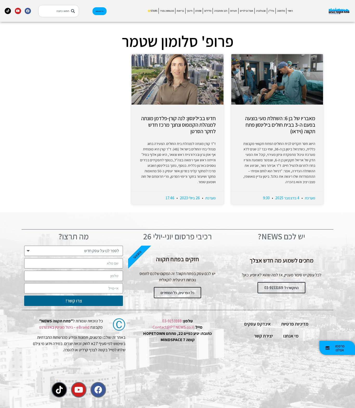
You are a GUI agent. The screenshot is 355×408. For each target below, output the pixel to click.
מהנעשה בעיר (167, 10)
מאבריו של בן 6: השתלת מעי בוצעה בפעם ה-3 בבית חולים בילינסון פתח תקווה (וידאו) (280, 125)
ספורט (198, 10)
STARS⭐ (152, 10)
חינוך (190, 10)
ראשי (290, 10)
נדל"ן (271, 10)
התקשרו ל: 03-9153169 (281, 287)
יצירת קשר (263, 336)
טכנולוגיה (261, 10)
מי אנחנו (291, 336)
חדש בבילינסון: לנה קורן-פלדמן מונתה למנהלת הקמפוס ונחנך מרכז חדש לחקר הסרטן (178, 125)
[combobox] (58, 11)
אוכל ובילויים (246, 10)
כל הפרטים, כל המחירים (177, 292)
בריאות (180, 10)
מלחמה (281, 10)
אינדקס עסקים (257, 324)
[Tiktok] (8, 11)
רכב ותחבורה (220, 10)
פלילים (207, 10)
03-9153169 (172, 321)
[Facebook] (28, 11)
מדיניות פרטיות (294, 324)
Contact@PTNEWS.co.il (173, 327)
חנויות (233, 10)
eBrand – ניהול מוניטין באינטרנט (64, 327)
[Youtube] (18, 11)
